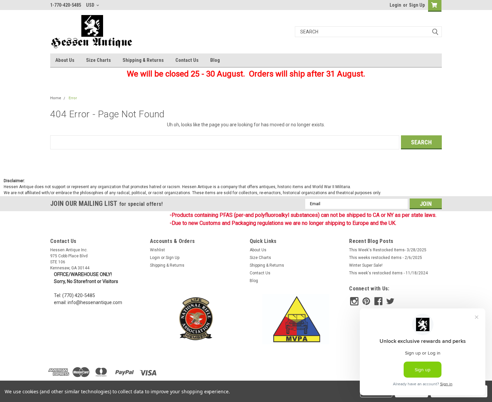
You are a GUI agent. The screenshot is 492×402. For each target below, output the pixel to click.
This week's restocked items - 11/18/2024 (388, 273)
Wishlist (157, 250)
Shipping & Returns (143, 60)
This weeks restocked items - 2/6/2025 (385, 257)
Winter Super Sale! (366, 265)
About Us (64, 60)
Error (73, 98)
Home (55, 98)
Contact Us (186, 60)
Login (395, 5)
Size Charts (98, 60)
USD (90, 5)
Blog (215, 60)
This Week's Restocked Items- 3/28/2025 (387, 250)
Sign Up (417, 5)
